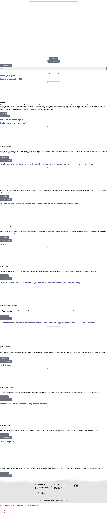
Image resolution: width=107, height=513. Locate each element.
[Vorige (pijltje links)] (1, 512)
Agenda (84, 54)
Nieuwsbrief (53, 54)
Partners (70, 54)
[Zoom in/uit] (1, 510)
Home (7, 54)
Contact (99, 54)
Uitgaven (22, 54)
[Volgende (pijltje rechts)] (3, 512)
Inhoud (36, 54)
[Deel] (6, 510)
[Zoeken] (106, 68)
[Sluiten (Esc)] (8, 510)
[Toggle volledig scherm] (3, 510)
